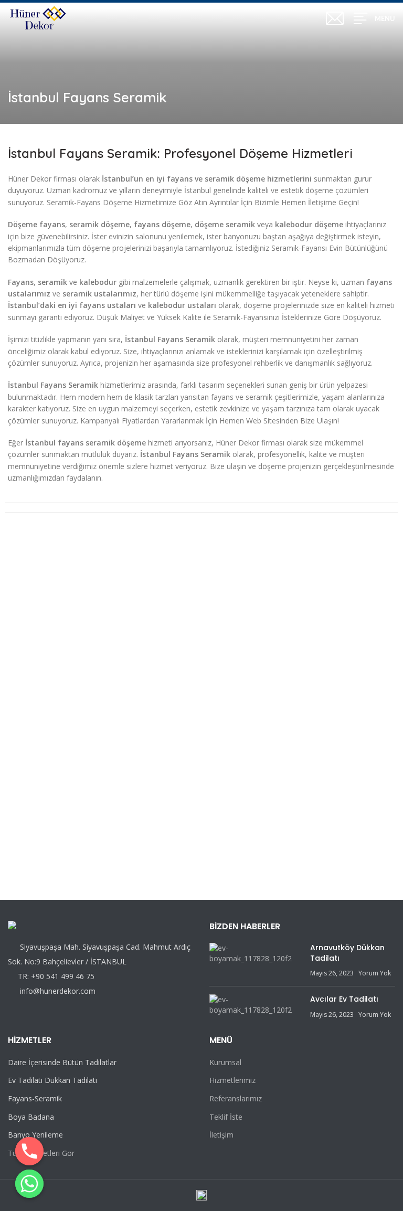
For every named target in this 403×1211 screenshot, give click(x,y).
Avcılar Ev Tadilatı (344, 999)
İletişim (221, 1135)
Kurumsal (225, 1062)
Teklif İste (225, 1117)
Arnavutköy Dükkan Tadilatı (347, 952)
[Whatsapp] (29, 1184)
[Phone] (29, 1151)
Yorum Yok (374, 973)
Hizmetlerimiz (232, 1080)
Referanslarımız (235, 1098)
